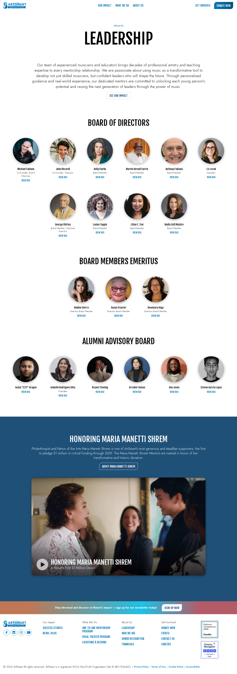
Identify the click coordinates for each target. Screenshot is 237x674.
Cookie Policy (175, 666)
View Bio (25, 180)
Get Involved (202, 5)
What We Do (122, 5)
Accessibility (193, 666)
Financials (128, 644)
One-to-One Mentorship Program (96, 629)
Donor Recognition (133, 638)
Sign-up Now (171, 608)
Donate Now (224, 5)
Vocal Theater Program (96, 637)
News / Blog (50, 633)
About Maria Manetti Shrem (118, 466)
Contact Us (168, 638)
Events (165, 633)
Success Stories (53, 628)
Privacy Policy (141, 666)
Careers (166, 644)
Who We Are (128, 633)
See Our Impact (118, 95)
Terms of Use (158, 666)
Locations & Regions (94, 642)
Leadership (128, 628)
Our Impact (104, 5)
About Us (138, 5)
